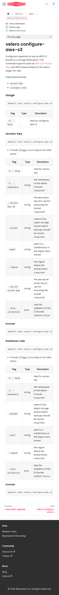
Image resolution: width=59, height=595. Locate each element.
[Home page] (8, 14)
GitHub (5, 576)
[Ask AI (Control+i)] (53, 4)
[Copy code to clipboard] (50, 103)
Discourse (7, 551)
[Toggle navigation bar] (4, 4)
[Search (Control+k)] (46, 4)
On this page (14, 36)
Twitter (6, 555)
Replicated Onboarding (14, 535)
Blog (4, 571)
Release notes (9, 531)
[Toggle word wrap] (45, 103)
